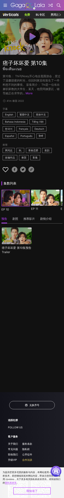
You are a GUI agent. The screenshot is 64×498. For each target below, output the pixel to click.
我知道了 (32, 491)
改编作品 (10, 157)
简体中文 (41, 114)
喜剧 (46, 150)
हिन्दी (41, 135)
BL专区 (40, 14)
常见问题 (13, 449)
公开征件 (27, 454)
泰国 (23, 157)
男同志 (55, 14)
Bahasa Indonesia (15, 121)
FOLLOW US (15, 427)
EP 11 (34, 209)
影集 (35, 157)
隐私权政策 (11, 482)
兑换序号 (34, 405)
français (23, 128)
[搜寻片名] (59, 5)
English (9, 114)
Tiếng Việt (38, 121)
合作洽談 (27, 459)
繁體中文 (25, 114)
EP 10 (5, 209)
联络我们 (13, 454)
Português (26, 135)
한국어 (8, 128)
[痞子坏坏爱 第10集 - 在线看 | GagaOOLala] (28, 5)
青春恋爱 (33, 150)
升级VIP (12, 459)
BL (20, 150)
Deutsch (39, 128)
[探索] (50, 5)
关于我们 (13, 443)
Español (9, 135)
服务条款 (27, 443)
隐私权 (26, 449)
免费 (27, 14)
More (29, 93)
